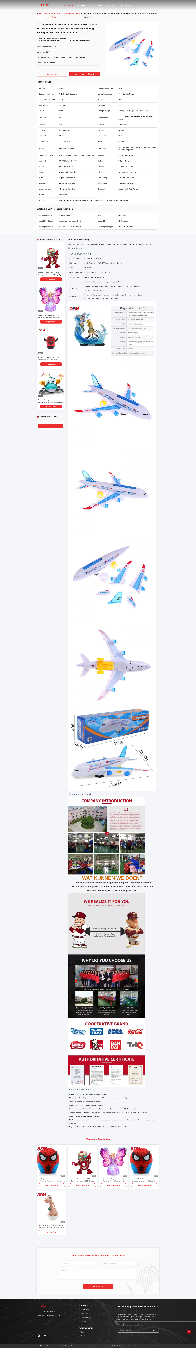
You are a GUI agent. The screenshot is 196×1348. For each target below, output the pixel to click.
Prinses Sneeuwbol (84, 1127)
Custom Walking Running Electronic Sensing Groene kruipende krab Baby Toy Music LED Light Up (50, 402)
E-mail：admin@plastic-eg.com (50, 1315)
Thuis (58, 5)
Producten (68, 5)
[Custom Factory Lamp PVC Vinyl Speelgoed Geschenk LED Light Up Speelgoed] (82, 1161)
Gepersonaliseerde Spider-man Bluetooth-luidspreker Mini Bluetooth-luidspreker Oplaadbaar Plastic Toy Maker (51, 1180)
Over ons (81, 5)
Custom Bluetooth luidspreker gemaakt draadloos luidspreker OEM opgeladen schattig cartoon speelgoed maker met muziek (144, 1180)
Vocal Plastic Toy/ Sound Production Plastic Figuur (66, 15)
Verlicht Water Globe (100, 1127)
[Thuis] (45, 5)
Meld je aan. (153, 1330)
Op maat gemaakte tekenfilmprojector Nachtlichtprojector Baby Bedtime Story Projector (51, 1226)
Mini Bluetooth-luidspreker (118, 1127)
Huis (40, 13)
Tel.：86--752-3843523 (47, 1312)
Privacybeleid (38, 1346)
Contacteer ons (95, 5)
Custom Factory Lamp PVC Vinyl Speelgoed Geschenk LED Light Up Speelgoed (49, 275)
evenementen (111, 5)
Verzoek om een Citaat (84, 74)
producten (47, 13)
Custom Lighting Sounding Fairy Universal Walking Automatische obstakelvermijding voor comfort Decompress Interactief (113, 1180)
